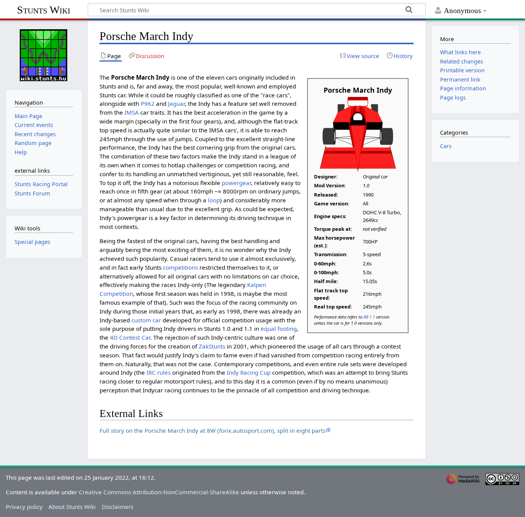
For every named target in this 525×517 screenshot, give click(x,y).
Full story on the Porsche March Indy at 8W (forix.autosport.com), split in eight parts (213, 430)
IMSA (132, 112)
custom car (146, 320)
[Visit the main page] (44, 54)
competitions (180, 267)
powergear (236, 183)
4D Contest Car (130, 337)
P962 (148, 103)
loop (214, 200)
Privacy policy (24, 506)
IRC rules (158, 372)
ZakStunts (212, 346)
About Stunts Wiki (72, 506)
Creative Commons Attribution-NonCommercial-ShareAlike (159, 492)
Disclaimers (117, 506)
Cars (446, 146)
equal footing (279, 328)
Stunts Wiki (43, 10)
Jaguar (176, 103)
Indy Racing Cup (249, 372)
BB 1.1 (369, 317)
